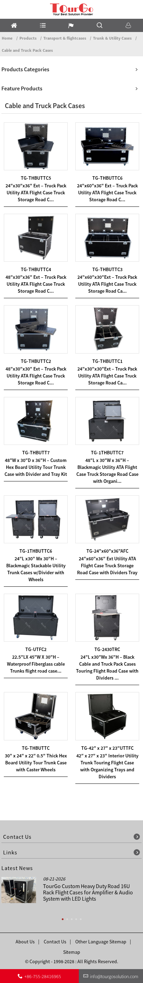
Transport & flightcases (64, 38)
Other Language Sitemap (100, 942)
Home (7, 38)
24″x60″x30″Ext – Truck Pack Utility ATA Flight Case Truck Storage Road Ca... (107, 284)
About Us (25, 942)
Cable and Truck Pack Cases (27, 50)
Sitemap (71, 952)
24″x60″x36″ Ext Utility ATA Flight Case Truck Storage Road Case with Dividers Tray (107, 565)
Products (27, 38)
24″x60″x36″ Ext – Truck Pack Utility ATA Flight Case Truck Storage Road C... (107, 192)
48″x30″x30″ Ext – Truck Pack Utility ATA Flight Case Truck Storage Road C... (36, 376)
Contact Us (55, 942)
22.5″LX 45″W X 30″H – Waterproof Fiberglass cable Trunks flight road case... (36, 664)
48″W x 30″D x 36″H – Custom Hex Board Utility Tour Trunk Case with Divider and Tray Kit (36, 467)
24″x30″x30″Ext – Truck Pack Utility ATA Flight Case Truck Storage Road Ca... (107, 376)
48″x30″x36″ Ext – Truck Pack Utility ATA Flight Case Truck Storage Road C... (36, 284)
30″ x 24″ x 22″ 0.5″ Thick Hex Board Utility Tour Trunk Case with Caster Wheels (36, 763)
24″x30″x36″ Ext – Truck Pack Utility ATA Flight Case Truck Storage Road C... (36, 192)
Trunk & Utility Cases (112, 38)
